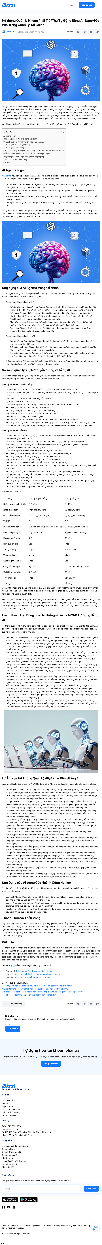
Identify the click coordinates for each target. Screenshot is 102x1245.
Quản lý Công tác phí (11, 1152)
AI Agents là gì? (9, 136)
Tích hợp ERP (8, 1167)
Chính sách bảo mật (11, 1109)
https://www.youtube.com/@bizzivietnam (33, 977)
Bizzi (13, 965)
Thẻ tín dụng (7, 1158)
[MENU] (98, 5)
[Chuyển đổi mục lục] (61, 132)
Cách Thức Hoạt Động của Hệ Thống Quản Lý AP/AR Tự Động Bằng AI (33, 150)
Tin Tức (5, 1103)
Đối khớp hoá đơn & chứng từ (15, 1146)
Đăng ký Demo (51, 1063)
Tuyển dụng (7, 1106)
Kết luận (6, 163)
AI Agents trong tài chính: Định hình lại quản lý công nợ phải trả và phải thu (35, 989)
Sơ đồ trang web (9, 1115)
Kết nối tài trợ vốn (10, 1164)
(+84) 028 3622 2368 (12, 1126)
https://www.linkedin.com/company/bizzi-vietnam (37, 974)
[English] (71, 5)
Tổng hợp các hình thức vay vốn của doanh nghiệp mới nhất (29, 995)
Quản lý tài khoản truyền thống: (18, 145)
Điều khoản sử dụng (11, 1112)
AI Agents (6, 175)
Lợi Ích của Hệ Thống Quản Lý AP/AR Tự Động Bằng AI (26, 153)
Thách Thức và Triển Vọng (15, 159)
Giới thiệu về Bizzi (10, 1100)
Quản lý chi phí (8, 1149)
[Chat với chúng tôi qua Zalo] (95, 1227)
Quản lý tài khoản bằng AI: (16, 148)
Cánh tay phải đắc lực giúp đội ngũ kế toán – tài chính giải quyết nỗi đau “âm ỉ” (37, 985)
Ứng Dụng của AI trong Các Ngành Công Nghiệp (23, 157)
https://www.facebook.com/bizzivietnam (35, 971)
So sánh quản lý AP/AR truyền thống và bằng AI (23, 142)
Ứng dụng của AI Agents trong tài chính (20, 139)
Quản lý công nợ (9, 1155)
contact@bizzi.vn (10, 1129)
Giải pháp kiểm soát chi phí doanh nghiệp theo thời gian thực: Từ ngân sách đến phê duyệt (42, 991)
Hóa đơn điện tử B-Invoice (14, 1161)
